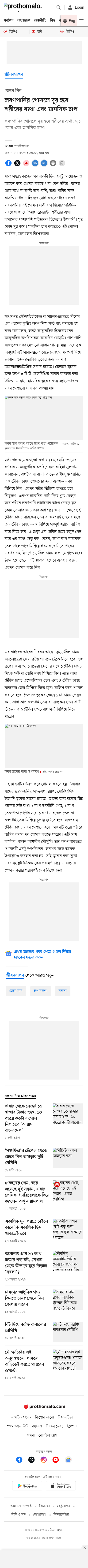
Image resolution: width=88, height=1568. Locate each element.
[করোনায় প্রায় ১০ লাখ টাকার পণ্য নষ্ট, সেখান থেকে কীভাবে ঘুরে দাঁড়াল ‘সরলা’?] (68, 1266)
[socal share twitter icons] (18, 166)
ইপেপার (72, 1426)
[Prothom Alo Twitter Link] (34, 1460)
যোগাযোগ (39, 1514)
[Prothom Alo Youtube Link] (58, 1460)
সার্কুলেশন (63, 1506)
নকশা (63, 991)
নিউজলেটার (61, 1514)
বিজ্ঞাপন (44, 1506)
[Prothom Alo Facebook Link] (21, 1460)
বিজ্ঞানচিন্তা (65, 1417)
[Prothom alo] (24, 7)
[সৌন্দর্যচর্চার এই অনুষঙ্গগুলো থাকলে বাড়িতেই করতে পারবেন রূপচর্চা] (68, 1365)
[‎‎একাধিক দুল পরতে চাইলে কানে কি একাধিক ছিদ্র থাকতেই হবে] (68, 1231)
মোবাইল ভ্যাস (47, 1435)
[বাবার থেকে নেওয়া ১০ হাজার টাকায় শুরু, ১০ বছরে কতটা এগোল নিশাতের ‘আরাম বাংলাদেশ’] (68, 1121)
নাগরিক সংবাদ (21, 1417)
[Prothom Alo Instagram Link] (46, 1460)
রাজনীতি (40, 21)
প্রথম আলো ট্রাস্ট (17, 1426)
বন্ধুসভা (37, 1426)
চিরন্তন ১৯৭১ (54, 1426)
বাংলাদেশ (24, 21)
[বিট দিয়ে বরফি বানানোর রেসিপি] (68, 1332)
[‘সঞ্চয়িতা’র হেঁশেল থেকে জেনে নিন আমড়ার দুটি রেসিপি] (68, 1160)
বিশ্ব (52, 21)
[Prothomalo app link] (27, 1487)
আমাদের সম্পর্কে (21, 1506)
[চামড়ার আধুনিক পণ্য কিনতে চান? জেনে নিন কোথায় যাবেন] (68, 1302)
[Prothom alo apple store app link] (61, 1487)
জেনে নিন (16, 991)
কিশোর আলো (44, 1417)
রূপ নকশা (40, 991)
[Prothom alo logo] (44, 1408)
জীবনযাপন (14, 75)
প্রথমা (31, 1435)
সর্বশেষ (9, 21)
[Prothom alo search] (58, 7)
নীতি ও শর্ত (18, 1514)
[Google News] (68, 1460)
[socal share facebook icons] (9, 166)
